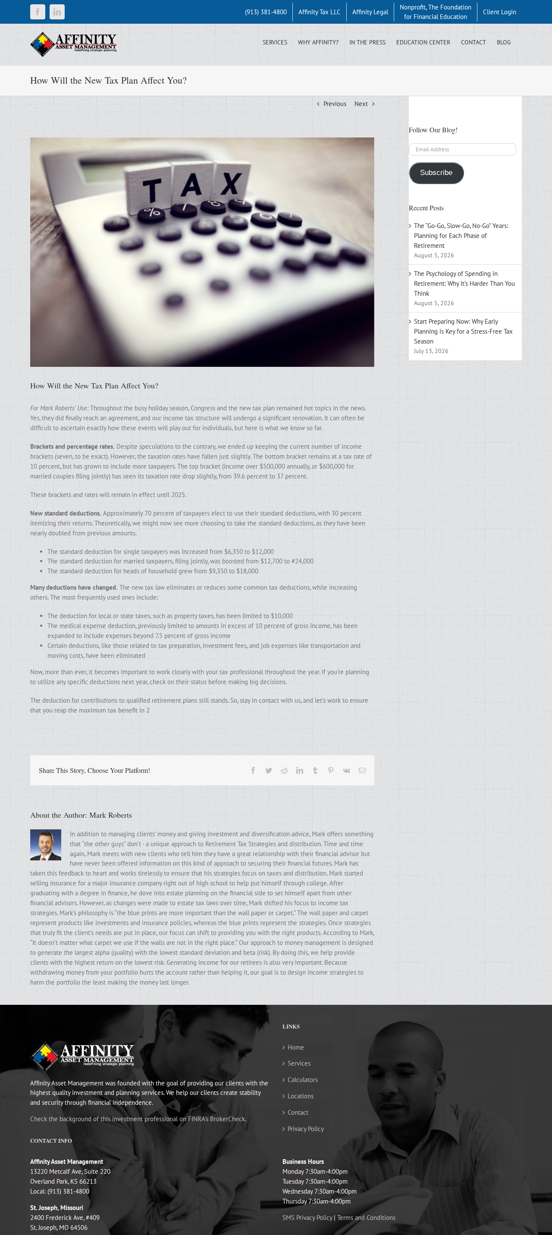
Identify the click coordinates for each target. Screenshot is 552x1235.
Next (361, 104)
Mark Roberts (110, 815)
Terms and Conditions (366, 1217)
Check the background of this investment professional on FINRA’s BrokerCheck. (138, 1119)
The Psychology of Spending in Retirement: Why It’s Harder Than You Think (464, 283)
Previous (334, 104)
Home (296, 1047)
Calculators (303, 1080)
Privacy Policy (306, 1129)
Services (299, 1063)
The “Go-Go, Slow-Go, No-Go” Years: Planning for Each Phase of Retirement (461, 236)
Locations (301, 1096)
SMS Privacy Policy (307, 1217)
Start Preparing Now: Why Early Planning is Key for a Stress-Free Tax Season (463, 331)
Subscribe (436, 173)
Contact (298, 1112)
